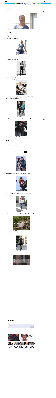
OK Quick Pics (10, 8)
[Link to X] (44, 1)
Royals (23, 1)
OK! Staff (10, 32)
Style (20, 1)
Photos (8, 8)
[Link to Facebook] (41, 1)
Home (6, 8)
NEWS (18, 1)
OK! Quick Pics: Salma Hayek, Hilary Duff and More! (12, 145)
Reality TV (15, 1)
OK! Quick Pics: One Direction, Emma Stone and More (13, 144)
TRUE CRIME (32, 1)
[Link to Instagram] (43, 1)
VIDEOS (29, 1)
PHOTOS (26, 1)
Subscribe (39, 1)
